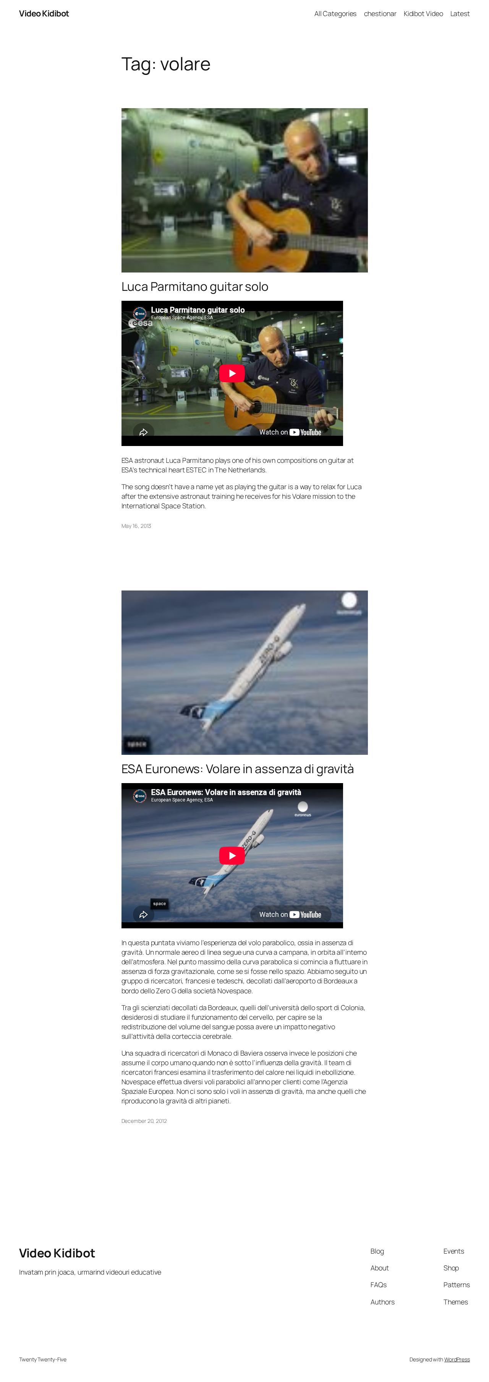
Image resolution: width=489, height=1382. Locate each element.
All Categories (335, 13)
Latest (460, 13)
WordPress (457, 1359)
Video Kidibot (44, 13)
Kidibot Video (423, 13)
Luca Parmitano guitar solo (195, 287)
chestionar (380, 13)
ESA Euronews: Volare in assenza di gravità (238, 769)
